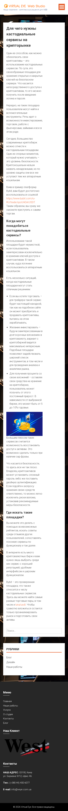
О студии (8, 714)
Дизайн (10, 662)
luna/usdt (20, 604)
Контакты (8, 718)
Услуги (7, 710)
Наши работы (14, 666)
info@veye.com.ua (21, 789)
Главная (7, 701)
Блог (9, 657)
